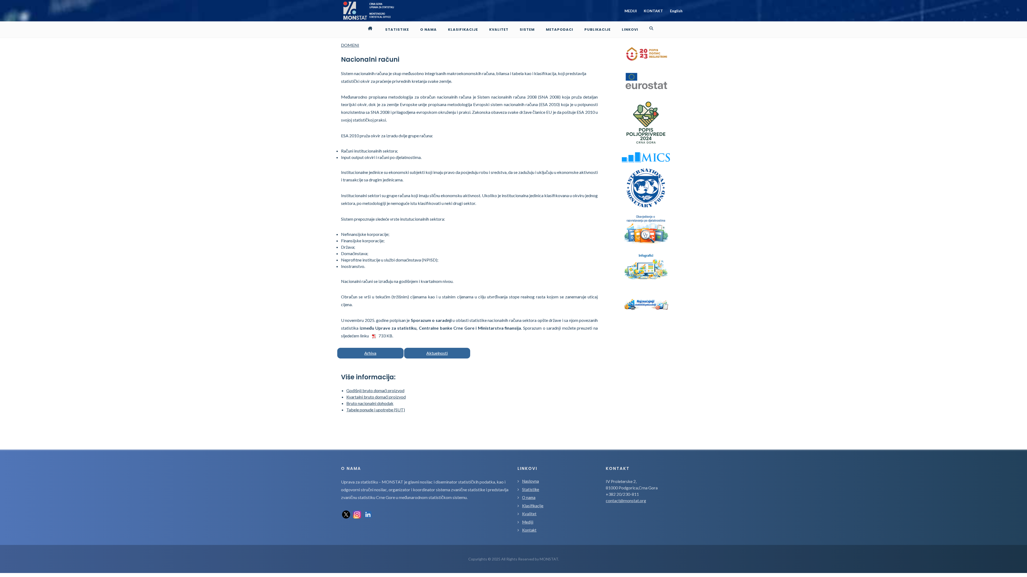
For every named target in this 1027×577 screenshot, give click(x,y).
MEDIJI (630, 11)
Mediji (527, 522)
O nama (528, 497)
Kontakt (529, 530)
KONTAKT (653, 11)
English (676, 11)
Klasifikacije (532, 505)
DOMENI (350, 45)
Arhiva (370, 353)
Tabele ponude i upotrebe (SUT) (375, 409)
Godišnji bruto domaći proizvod (375, 390)
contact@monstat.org (626, 500)
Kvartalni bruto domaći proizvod (376, 396)
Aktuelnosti (437, 353)
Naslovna (530, 481)
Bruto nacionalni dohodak (369, 403)
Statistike (530, 489)
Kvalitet (529, 513)
